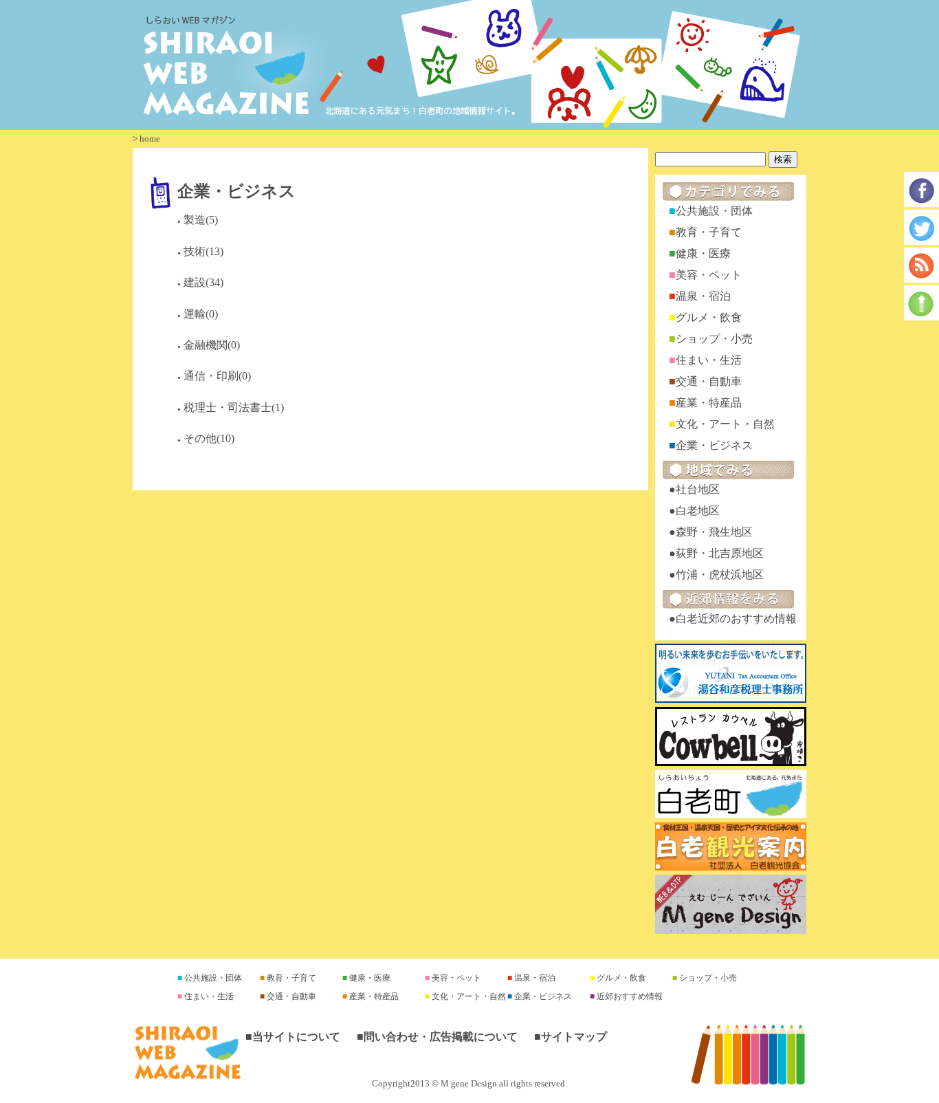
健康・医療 (703, 253)
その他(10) (209, 438)
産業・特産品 (709, 402)
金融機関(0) (212, 345)
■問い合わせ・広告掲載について (437, 1036)
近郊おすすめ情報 (629, 996)
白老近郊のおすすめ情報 (736, 618)
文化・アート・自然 (725, 424)
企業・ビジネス (236, 190)
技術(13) (203, 251)
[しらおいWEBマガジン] (469, 65)
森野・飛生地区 (714, 532)
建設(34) (203, 282)
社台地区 (698, 489)
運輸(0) (201, 314)
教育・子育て (709, 232)
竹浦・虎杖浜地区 (720, 574)
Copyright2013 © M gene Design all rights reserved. (469, 1084)
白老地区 (698, 510)
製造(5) (201, 220)
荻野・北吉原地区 (720, 553)
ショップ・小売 (714, 339)
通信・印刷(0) (217, 376)
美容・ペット (709, 275)
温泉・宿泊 (703, 296)
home (150, 138)
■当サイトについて (292, 1036)
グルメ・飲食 (709, 317)
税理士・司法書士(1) (234, 407)
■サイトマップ (570, 1036)
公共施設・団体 (714, 211)
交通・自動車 (709, 381)
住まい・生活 (709, 360)
